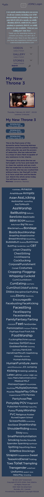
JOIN (31, 4)
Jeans (34, 363)
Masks (10, 378)
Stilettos (15, 451)
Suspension (23, 455)
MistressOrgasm (17, 384)
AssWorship (22, 208)
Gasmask (31, 340)
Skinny (25, 433)
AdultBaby (16, 189)
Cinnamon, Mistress (21, 181)
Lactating (32, 371)
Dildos (10, 292)
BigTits (24, 224)
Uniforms (17, 472)
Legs (31, 375)
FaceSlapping (22, 312)
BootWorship (26, 232)
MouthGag (11, 388)
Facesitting (22, 307)
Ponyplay (13, 403)
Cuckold (29, 276)
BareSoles (16, 217)
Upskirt (26, 472)
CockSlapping (22, 257)
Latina (18, 375)
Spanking (23, 443)
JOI (24, 367)
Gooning (31, 347)
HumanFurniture (18, 363)
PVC (12, 414)
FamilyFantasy (16, 319)
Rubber (30, 415)
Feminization (15, 328)
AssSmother (17, 201)
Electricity (30, 296)
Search (15, 66)
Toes (10, 463)
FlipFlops (14, 332)
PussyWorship (26, 410)
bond (21, 228)
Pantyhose (19, 399)
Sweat (34, 455)
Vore (31, 472)
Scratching (30, 421)
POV (23, 403)
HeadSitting (32, 353)
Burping (23, 242)
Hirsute (18, 356)
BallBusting (18, 212)
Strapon (12, 455)
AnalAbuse (16, 193)
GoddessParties (18, 346)
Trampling (30, 463)
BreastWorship (17, 239)
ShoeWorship (27, 424)
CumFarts (30, 284)
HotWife (26, 356)
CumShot (13, 287)
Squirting (24, 447)
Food (21, 332)
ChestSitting (22, 253)
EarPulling (32, 292)
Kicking (12, 370)
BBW (13, 220)
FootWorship (22, 335)
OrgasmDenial (14, 395)
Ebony (20, 295)
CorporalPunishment (22, 264)
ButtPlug (12, 246)
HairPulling (16, 350)
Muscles (10, 392)
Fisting (34, 328)
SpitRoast (33, 444)
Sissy (19, 432)
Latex (10, 375)
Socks (23, 440)
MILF (26, 381)
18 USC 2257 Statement (22, 480)
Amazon (26, 189)
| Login (38, 4)
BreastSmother (27, 236)
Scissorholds (17, 421)
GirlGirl (24, 343)
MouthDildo (31, 384)
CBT (33, 245)
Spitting (13, 447)
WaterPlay (18, 475)
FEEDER (11, 324)
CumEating (18, 283)
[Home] (5, 4)
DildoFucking (29, 288)
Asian (13, 197)
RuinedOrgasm (18, 418)
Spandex (12, 443)
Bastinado (29, 217)
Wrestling (27, 475)
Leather (25, 375)
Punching (23, 407)
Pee (29, 398)
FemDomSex (30, 324)
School (29, 418)
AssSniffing (28, 201)
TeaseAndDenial (18, 459)
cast (28, 246)
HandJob (26, 350)
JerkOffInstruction (14, 367)
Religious (21, 414)
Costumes (25, 268)
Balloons (30, 213)
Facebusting (14, 303)
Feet (19, 324)
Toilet (18, 463)
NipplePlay (22, 391)
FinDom (27, 328)
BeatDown (30, 221)
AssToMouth (22, 204)
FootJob (30, 331)
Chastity (25, 250)
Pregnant (32, 403)
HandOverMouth (16, 353)
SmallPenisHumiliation (22, 436)
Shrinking (33, 429)
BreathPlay (30, 239)
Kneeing (22, 371)
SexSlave (13, 425)
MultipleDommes (26, 388)
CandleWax (21, 246)
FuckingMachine (18, 339)
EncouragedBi (22, 299)
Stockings (28, 451)
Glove (32, 343)
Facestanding (22, 315)
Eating (12, 296)
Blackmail (13, 228)
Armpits (28, 193)
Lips (35, 375)
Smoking (13, 440)
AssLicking (26, 197)
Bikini (31, 224)
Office (33, 391)
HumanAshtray (22, 359)
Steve (33, 447)
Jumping (32, 367)
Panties (30, 395)
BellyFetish (15, 224)
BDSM (21, 221)
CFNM (16, 250)
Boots (13, 232)
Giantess (14, 343)
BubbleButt (12, 242)
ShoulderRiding (18, 428)
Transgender (18, 467)
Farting (33, 319)
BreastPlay (14, 236)
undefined (31, 468)
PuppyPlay (32, 407)
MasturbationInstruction (24, 378)
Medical (19, 381)
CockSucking (22, 260)
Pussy (11, 410)
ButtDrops (32, 242)
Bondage (30, 228)
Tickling (33, 459)
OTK (23, 395)
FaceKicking (30, 303)
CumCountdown (22, 280)
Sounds (31, 440)
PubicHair (12, 406)
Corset (15, 268)
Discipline (20, 292)
